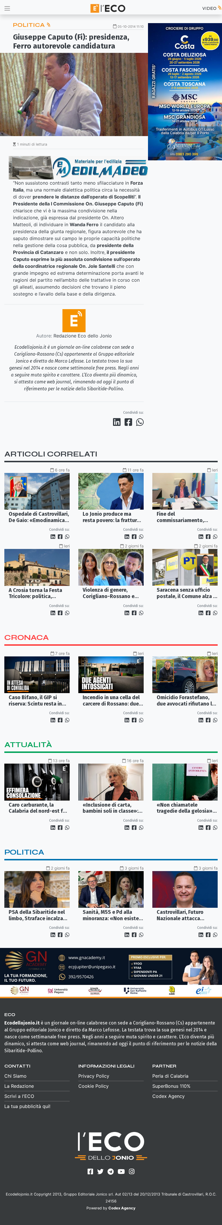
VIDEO (209, 8)
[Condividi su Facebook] (129, 422)
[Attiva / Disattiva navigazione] (7, 8)
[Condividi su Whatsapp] (139, 422)
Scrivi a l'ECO (19, 1096)
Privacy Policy (93, 1076)
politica (24, 852)
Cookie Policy (93, 1086)
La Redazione (19, 1086)
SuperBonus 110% (171, 1086)
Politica (29, 25)
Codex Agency (168, 1096)
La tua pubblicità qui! (27, 1106)
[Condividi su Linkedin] (118, 422)
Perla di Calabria (170, 1076)
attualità (28, 744)
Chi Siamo (15, 1076)
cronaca (26, 637)
